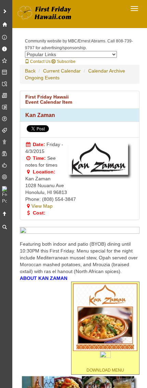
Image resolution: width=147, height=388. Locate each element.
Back (30, 71)
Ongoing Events (42, 77)
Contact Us (40, 61)
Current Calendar (62, 71)
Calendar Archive (106, 71)
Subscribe (66, 61)
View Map (42, 206)
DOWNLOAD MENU (105, 370)
